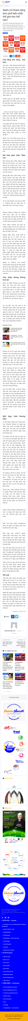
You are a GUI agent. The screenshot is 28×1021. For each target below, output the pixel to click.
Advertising (18, 673)
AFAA (4, 1002)
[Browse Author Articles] (14, 625)
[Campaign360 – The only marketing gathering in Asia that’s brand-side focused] (6, 337)
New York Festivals (7, 999)
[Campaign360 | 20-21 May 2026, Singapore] (20, 676)
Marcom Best (6, 962)
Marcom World (6, 965)
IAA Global (5, 1004)
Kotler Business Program (8, 950)
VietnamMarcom (17, 1018)
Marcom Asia (6, 959)
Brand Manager (6, 935)
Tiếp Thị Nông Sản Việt (8, 971)
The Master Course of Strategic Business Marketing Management (14, 925)
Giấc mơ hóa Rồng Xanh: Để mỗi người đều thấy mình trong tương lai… (17, 344)
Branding (5, 654)
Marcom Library (6, 956)
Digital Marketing (7, 932)
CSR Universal (6, 980)
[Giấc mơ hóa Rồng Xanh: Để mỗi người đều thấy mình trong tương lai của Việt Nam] (6, 344)
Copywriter (5, 947)
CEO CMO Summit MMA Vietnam (10, 993)
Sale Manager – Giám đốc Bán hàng (11, 938)
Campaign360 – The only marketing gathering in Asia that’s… (16, 337)
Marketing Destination (8, 974)
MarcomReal (6, 968)
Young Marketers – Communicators (11, 1007)
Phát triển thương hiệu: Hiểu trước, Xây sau (7, 643)
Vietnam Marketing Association (10, 987)
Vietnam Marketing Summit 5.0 (10, 990)
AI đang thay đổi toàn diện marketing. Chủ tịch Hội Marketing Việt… (16, 330)
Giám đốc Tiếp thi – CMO (8, 929)
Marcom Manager (7, 944)
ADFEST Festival (6, 996)
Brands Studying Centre (8, 977)
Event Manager (6, 941)
